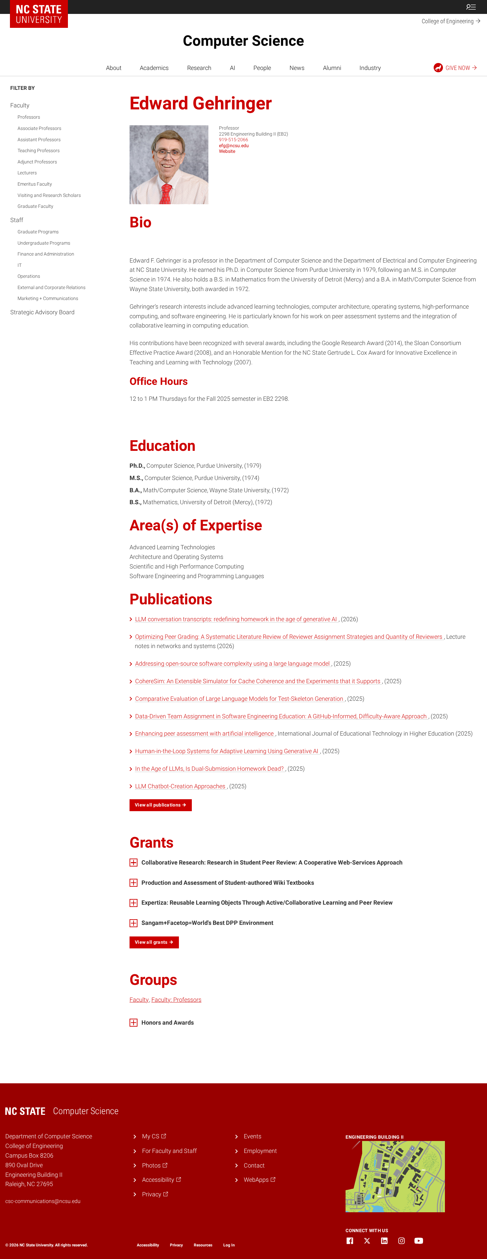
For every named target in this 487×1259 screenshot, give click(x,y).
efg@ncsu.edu (234, 145)
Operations (29, 276)
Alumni (332, 67)
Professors (29, 117)
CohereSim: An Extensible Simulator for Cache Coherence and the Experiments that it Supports (258, 681)
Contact (254, 1165)
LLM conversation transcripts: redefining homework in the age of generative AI (236, 619)
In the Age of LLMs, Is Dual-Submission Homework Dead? (210, 768)
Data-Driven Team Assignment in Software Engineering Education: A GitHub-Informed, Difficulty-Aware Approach (281, 716)
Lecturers (27, 172)
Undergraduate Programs (44, 243)
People (262, 67)
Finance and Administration (46, 254)
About (114, 67)
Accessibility (148, 1245)
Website (227, 151)
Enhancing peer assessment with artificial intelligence (205, 733)
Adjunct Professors (37, 161)
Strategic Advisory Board (42, 312)
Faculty (19, 105)
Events (252, 1136)
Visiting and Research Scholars (49, 195)
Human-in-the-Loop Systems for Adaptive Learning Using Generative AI (227, 751)
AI (232, 67)
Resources (203, 1245)
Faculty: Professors (176, 999)
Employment (260, 1150)
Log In (229, 1245)
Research (199, 67)
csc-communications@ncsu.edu (43, 1201)
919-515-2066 (233, 139)
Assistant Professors (39, 139)
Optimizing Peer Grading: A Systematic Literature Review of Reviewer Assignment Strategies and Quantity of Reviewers (289, 636)
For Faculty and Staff (169, 1150)
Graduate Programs (38, 231)
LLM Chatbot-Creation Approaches (181, 786)
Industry (370, 67)
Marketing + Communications (48, 298)
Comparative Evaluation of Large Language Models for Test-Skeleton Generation (240, 698)
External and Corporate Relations (51, 287)
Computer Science (243, 40)
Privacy (176, 1245)
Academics (154, 67)
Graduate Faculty (35, 206)
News (297, 67)
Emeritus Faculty (35, 184)
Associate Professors (39, 128)
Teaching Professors (39, 150)
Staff (16, 219)
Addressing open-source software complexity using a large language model (233, 663)
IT (20, 265)
